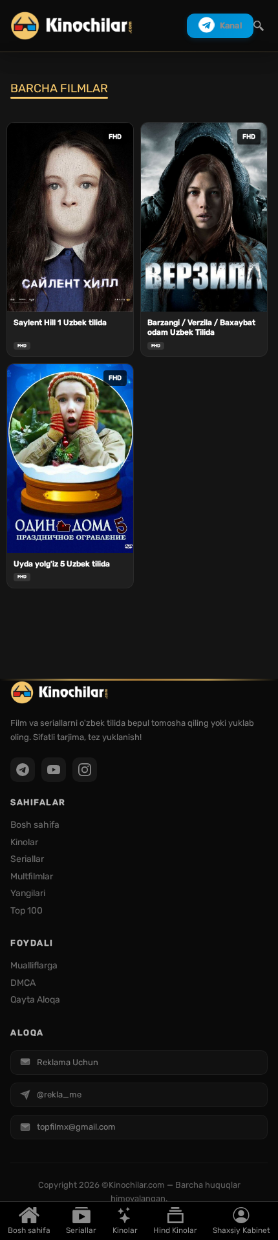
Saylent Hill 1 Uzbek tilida (60, 322)
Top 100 (26, 910)
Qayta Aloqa (35, 999)
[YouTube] (53, 769)
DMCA (23, 982)
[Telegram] (22, 769)
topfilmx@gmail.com (76, 1127)
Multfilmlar (31, 876)
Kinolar (125, 1230)
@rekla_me (59, 1094)
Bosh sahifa (29, 1230)
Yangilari (27, 893)
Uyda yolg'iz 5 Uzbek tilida (62, 563)
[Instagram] (84, 769)
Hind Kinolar (175, 1230)
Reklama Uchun (67, 1062)
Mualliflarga (34, 965)
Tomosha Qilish (70, 294)
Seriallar (81, 1230)
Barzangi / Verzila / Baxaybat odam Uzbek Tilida (201, 327)
